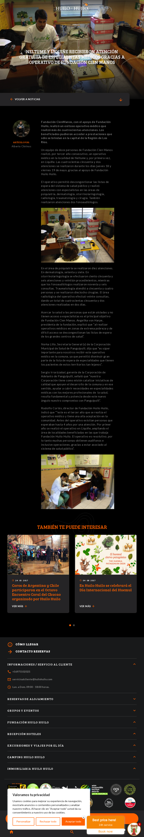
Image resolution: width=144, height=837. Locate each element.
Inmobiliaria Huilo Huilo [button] (30, 768)
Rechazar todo (48, 821)
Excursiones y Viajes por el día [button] (35, 745)
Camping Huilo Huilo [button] (26, 757)
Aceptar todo (73, 821)
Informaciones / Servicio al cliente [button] (39, 664)
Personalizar (23, 821)
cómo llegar (22, 644)
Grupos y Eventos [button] (23, 710)
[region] (49, 809)
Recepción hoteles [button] (24, 734)
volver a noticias (25, 99)
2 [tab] (74, 625)
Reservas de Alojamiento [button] (30, 699)
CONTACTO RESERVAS (28, 651)
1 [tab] (70, 625)
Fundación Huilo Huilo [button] (28, 722)
